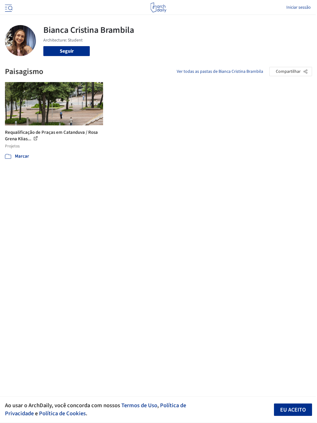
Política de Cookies (62, 413)
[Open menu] (8, 7)
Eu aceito (293, 410)
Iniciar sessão (298, 7)
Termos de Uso (139, 405)
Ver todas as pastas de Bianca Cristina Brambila (220, 71)
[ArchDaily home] (158, 7)
